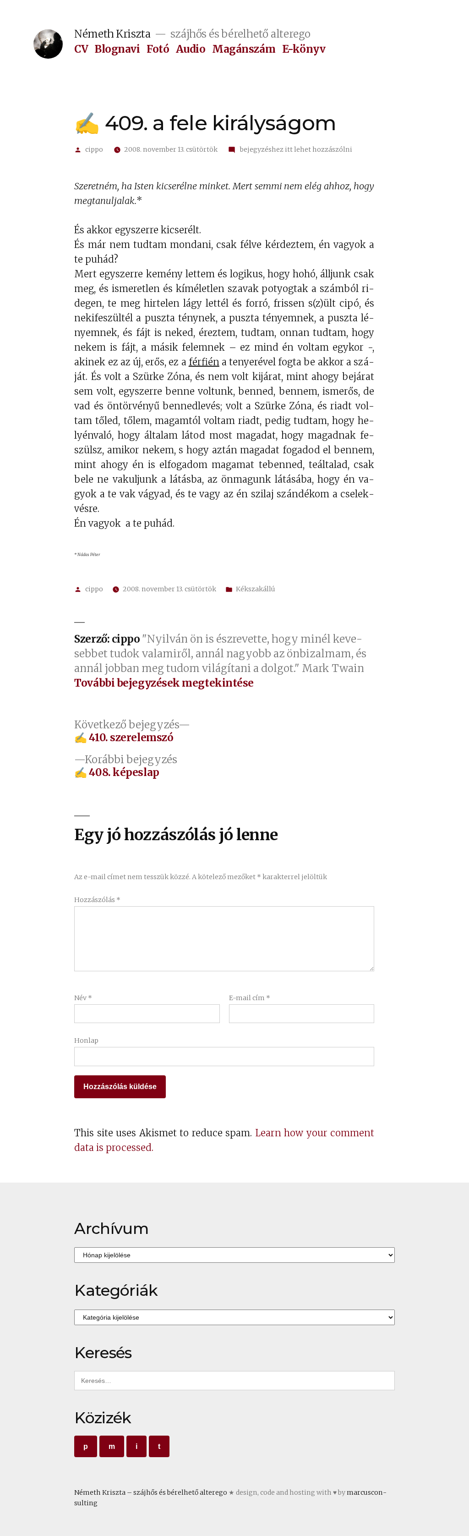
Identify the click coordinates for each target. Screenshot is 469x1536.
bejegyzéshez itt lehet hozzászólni (295, 149)
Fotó (158, 49)
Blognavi (117, 49)
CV (81, 49)
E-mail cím (249, 998)
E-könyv (304, 49)
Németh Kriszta (112, 34)
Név (83, 998)
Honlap (86, 1040)
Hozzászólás (97, 900)
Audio (191, 49)
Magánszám (243, 49)
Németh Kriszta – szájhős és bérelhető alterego (150, 1492)
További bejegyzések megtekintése (164, 683)
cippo (94, 149)
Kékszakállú (255, 589)
